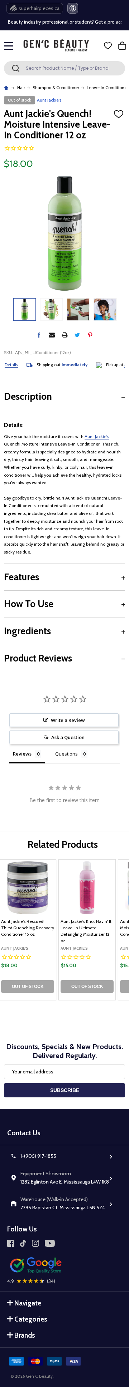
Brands (24, 1335)
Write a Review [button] (68, 720)
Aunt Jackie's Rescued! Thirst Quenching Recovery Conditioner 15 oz (27, 928)
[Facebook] (38, 334)
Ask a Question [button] (68, 737)
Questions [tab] (66, 754)
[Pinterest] (90, 334)
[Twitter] (77, 334)
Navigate (27, 1303)
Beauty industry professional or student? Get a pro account (63, 22)
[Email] (51, 334)
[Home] (7, 87)
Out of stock (28, 986)
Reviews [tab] (22, 754)
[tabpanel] (87, 929)
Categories (30, 1319)
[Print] (64, 334)
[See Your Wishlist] (108, 46)
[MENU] (8, 45)
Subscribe (64, 1090)
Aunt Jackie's (97, 436)
